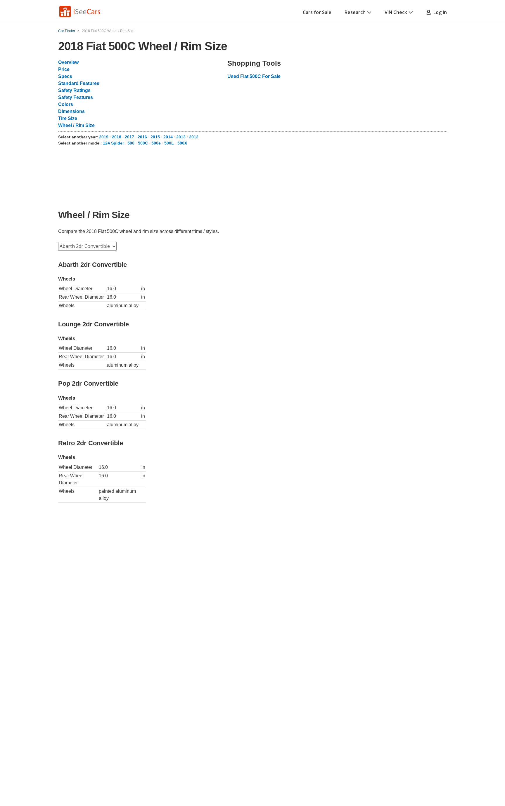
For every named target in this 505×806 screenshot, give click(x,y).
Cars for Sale (317, 12)
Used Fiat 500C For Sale (254, 76)
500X (182, 143)
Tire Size (67, 118)
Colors (65, 104)
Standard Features (78, 83)
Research (355, 12)
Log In (439, 12)
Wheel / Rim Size (76, 125)
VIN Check (396, 12)
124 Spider (113, 143)
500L (169, 143)
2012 (193, 137)
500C (143, 143)
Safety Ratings (74, 90)
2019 (103, 137)
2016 (142, 137)
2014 (168, 137)
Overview (68, 62)
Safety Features (75, 97)
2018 (116, 137)
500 (130, 143)
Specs (65, 76)
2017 (129, 137)
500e (156, 143)
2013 (181, 137)
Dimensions (71, 111)
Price (64, 69)
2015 (155, 137)
